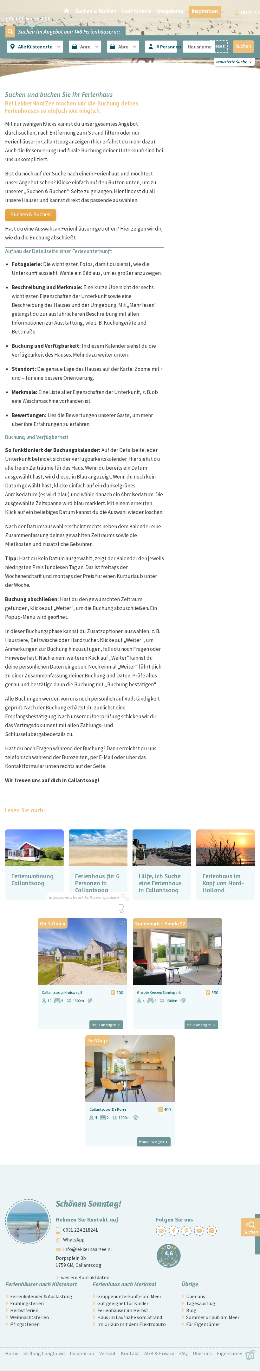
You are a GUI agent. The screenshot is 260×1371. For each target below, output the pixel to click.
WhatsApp (74, 1240)
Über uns (195, 1296)
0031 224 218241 (80, 1230)
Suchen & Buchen (30, 214)
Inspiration (82, 1353)
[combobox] (35, 47)
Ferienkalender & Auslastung (41, 1296)
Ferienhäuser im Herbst (122, 1310)
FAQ (183, 1353)
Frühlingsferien (27, 1303)
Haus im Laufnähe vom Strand (129, 1317)
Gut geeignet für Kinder (122, 1303)
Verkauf (107, 1353)
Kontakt (130, 1353)
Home (11, 1353)
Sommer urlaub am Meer (212, 1317)
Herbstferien (24, 1310)
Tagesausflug (200, 1303)
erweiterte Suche (231, 62)
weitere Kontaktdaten (85, 1277)
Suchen (243, 46)
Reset (218, 46)
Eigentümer (230, 1353)
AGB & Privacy (159, 1353)
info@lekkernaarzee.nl (87, 1250)
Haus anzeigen (104, 1024)
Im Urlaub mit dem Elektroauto (131, 1324)
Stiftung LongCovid (44, 1353)
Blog (191, 1310)
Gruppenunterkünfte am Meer (129, 1296)
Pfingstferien (25, 1324)
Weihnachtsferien (29, 1317)
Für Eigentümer (203, 1324)
